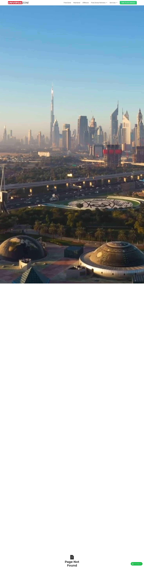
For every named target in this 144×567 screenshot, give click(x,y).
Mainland (76, 3)
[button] (99, 2)
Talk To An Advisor (128, 3)
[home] (18, 2)
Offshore (85, 3)
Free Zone (67, 3)
